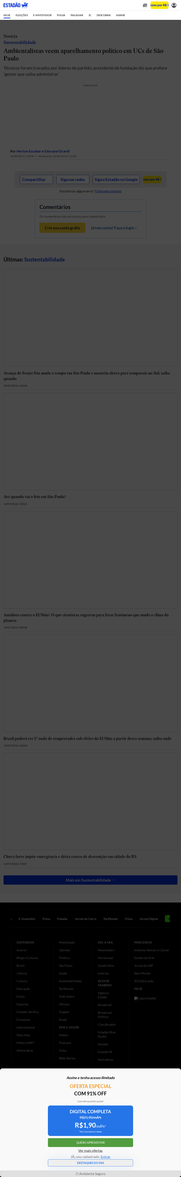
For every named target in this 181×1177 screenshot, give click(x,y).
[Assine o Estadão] (159, 5)
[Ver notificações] (173, 5)
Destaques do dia (90, 1163)
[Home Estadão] (16, 5)
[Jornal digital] (145, 5)
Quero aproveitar (90, 1142)
